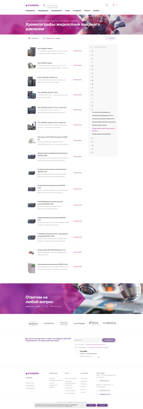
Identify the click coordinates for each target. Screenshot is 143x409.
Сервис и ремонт (70, 390)
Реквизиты (84, 381)
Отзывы (83, 386)
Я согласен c (91, 344)
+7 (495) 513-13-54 (104, 381)
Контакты (96, 10)
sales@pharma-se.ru (105, 394)
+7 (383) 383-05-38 (104, 390)
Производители (56, 10)
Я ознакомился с (93, 347)
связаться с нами (33, 306)
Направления (30, 10)
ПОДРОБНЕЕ (77, 51)
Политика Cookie (68, 406)
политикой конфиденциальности (95, 344)
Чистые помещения (71, 378)
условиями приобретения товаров (98, 347)
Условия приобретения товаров (53, 385)
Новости (87, 10)
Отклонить (102, 405)
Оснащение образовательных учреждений (70, 383)
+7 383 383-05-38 (52, 7)
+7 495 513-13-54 (51, 5)
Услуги (67, 10)
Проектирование (70, 393)
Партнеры (84, 384)
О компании (77, 10)
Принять (91, 405)
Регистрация (68, 388)
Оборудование (43, 10)
